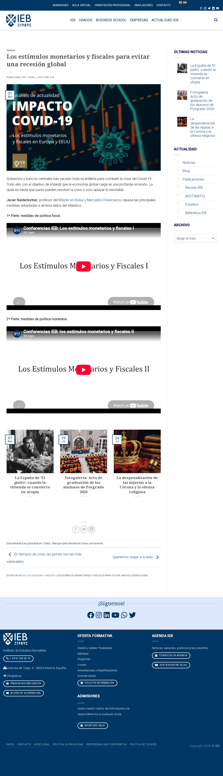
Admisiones (60, 5)
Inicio (21, 575)
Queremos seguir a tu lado (133, 557)
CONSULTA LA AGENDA (172, 655)
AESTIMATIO (195, 196)
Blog (186, 171)
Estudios (191, 204)
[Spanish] (185, 2)
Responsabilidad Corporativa (106, 744)
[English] (180, 2)
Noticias (189, 163)
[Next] (161, 473)
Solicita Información (99, 682)
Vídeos (11, 50)
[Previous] (5, 473)
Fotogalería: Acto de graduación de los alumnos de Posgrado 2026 (202, 100)
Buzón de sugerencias (25, 693)
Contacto (163, 5)
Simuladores (143, 5)
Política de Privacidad (68, 744)
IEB (52, 77)
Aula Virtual (81, 5)
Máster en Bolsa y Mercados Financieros (90, 200)
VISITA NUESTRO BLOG (173, 665)
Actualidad (35, 575)
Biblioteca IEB (196, 213)
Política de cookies (143, 744)
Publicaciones (193, 179)
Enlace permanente (92, 543)
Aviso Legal (42, 744)
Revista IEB (194, 188)
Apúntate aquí (94, 725)
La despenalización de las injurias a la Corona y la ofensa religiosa (202, 127)
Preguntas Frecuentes (25, 683)
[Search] (216, 20)
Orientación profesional (113, 5)
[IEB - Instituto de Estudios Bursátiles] (18, 20)
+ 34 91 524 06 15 (20, 658)
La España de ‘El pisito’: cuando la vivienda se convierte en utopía (203, 74)
